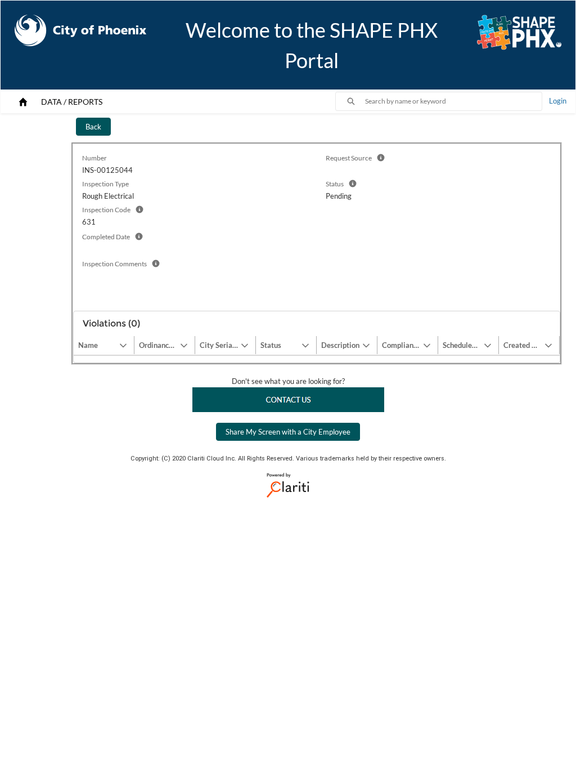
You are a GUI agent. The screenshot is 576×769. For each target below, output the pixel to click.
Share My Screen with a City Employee (288, 431)
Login (557, 100)
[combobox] (453, 101)
